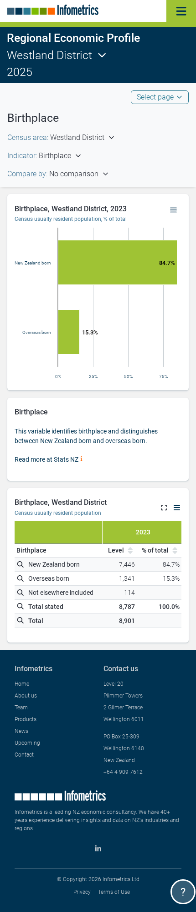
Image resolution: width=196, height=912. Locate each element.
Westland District (49, 55)
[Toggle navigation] (181, 11)
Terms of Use (114, 892)
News (21, 731)
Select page (155, 97)
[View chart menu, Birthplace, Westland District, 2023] (173, 210)
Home (22, 684)
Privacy (82, 892)
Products (25, 719)
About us (26, 696)
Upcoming (27, 743)
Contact (24, 755)
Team (21, 707)
